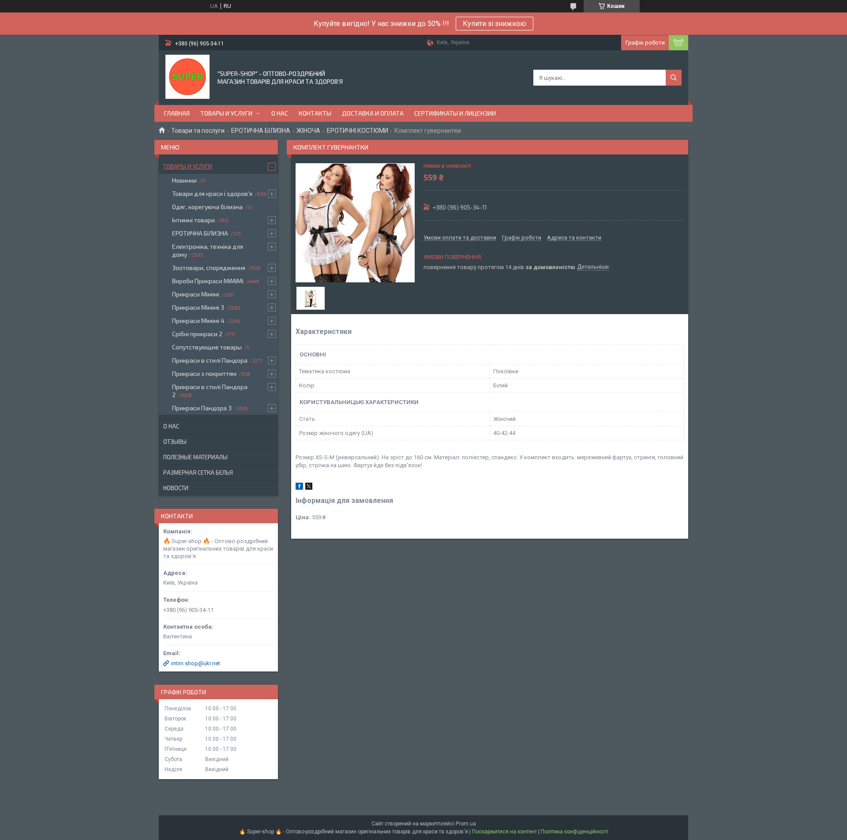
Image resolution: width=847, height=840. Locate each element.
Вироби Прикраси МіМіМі (208, 281)
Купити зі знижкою (494, 23)
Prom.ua (466, 824)
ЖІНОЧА (308, 130)
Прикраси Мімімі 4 (198, 320)
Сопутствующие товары (207, 347)
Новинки (184, 180)
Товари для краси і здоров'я (212, 193)
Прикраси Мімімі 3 (198, 307)
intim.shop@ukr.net (195, 663)
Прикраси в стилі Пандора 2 (209, 390)
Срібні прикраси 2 (197, 334)
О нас (279, 113)
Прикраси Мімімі (195, 294)
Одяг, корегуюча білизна (207, 206)
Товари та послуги (198, 130)
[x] (308, 487)
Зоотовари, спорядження (208, 267)
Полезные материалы (195, 457)
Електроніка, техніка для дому (207, 250)
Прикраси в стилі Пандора (209, 360)
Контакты (315, 113)
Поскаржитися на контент (504, 832)
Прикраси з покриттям (204, 373)
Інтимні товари (193, 220)
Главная (177, 113)
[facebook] (299, 487)
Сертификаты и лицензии (455, 113)
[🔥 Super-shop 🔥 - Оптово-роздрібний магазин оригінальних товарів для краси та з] (187, 77)
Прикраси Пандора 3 (202, 408)
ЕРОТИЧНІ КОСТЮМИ (357, 130)
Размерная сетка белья (198, 472)
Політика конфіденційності (574, 832)
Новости (175, 487)
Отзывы (175, 441)
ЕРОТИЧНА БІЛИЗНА (260, 130)
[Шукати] (674, 78)
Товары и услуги (226, 113)
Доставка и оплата (373, 113)
